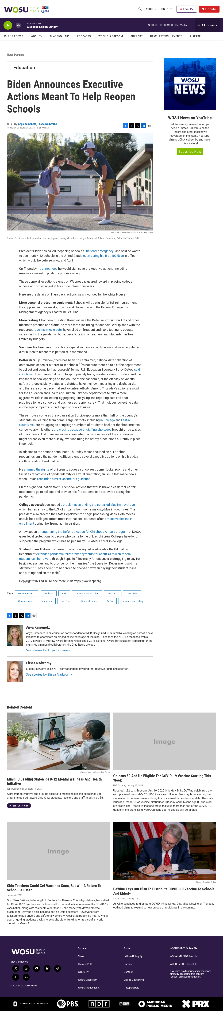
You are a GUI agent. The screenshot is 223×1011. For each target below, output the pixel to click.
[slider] (23, 25)
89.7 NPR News (13, 36)
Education (24, 67)
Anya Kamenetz (27, 124)
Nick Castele (119, 785)
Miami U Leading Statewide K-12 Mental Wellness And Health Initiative (54, 781)
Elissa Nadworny (47, 124)
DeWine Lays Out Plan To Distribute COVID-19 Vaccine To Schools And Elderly (163, 891)
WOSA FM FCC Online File (183, 956)
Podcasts (84, 36)
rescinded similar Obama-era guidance (63, 479)
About (127, 948)
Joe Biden (66, 601)
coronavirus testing (133, 601)
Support (136, 36)
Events (177, 36)
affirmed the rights (36, 469)
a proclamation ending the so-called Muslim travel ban (98, 504)
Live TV (188, 9)
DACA (110, 601)
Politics (49, 593)
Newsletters (159, 36)
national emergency (100, 251)
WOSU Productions (88, 987)
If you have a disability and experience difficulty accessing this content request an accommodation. (190, 974)
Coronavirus (25, 601)
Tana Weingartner (15, 788)
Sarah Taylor (119, 898)
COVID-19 (132, 593)
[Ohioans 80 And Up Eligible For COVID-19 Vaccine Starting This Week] (164, 741)
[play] (8, 25)
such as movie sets (48, 329)
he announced (47, 268)
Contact (128, 972)
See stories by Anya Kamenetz (48, 650)
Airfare (195, 36)
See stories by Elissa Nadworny (49, 674)
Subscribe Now (190, 151)
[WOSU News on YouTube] (190, 84)
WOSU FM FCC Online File (183, 948)
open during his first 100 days (103, 256)
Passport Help (131, 987)
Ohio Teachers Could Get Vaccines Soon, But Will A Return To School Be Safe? (54, 888)
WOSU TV (37, 36)
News (81, 956)
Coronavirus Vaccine (87, 593)
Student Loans (89, 601)
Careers (128, 964)
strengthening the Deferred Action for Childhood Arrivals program (83, 531)
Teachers (113, 593)
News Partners (15, 54)
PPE (64, 593)
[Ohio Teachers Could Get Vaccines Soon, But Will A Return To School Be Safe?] (58, 851)
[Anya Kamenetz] (15, 635)
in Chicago (107, 420)
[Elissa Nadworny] (15, 671)
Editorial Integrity (133, 956)
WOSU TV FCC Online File (183, 964)
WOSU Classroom (110, 36)
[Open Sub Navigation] (171, 9)
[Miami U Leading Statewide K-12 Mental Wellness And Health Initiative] (58, 741)
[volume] (18, 25)
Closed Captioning (134, 980)
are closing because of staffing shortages (83, 429)
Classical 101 (60, 36)
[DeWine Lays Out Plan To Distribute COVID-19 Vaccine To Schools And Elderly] (164, 851)
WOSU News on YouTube (190, 117)
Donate (210, 9)
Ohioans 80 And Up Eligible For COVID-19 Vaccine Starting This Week (162, 778)
